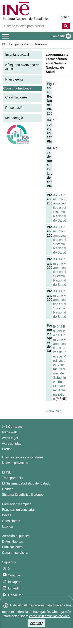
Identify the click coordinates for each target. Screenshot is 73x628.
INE (4, 44)
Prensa (7, 449)
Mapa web (9, 432)
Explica (7, 526)
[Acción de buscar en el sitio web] (66, 26)
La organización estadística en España (32, 44)
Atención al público (16, 536)
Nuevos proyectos (15, 463)
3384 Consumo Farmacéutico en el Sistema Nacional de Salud (59, 207)
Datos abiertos (12, 541)
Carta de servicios (15, 552)
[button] (60, 36)
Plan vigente (14, 79)
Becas (6, 515)
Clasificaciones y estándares (22, 457)
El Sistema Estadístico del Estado (26, 483)
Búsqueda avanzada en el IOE (22, 67)
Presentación (14, 107)
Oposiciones (11, 521)
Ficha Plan (53, 411)
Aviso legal (10, 438)
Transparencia (12, 478)
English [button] (63, 17)
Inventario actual (17, 54)
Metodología (14, 118)
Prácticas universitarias (18, 509)
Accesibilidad (11, 443)
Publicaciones (12, 547)
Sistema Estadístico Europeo (23, 494)
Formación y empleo (16, 504)
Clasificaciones (16, 97)
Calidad (7, 489)
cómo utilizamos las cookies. (49, 616)
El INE (6, 472)
